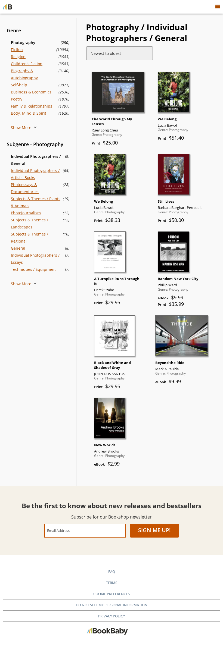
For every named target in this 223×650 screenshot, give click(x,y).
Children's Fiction (26, 63)
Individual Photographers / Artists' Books (35, 174)
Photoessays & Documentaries (25, 188)
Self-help (19, 84)
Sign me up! (154, 530)
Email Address (58, 530)
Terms (111, 582)
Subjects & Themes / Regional (29, 237)
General (18, 248)
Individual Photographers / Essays (35, 259)
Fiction (17, 49)
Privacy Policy (111, 616)
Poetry (16, 99)
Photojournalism (26, 212)
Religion (18, 56)
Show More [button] (21, 127)
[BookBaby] (7, 7)
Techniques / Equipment (33, 269)
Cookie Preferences (111, 593)
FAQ (111, 571)
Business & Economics (31, 92)
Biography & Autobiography (24, 74)
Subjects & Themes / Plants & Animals (35, 202)
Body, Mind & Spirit (28, 113)
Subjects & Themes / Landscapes (29, 223)
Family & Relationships (31, 106)
